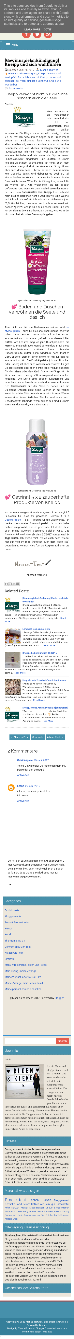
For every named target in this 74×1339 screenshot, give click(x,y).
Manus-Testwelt (49, 69)
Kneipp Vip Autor (14, 77)
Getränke (10, 1204)
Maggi (24, 1207)
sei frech (21, 80)
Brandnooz (11, 1211)
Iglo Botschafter (60, 1204)
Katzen (15, 1207)
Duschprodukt (13, 519)
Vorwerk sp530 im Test (18, 946)
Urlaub (49, 1207)
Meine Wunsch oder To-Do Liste (23, 976)
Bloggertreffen (61, 1207)
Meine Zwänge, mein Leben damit (24, 983)
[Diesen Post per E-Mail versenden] (6, 584)
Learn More (32, 29)
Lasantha (60, 1328)
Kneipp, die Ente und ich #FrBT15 (39, 653)
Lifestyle (30, 77)
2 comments (15, 88)
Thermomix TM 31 (15, 940)
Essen (46, 1200)
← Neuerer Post (20, 737)
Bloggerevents (13, 916)
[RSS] (48, 33)
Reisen (8, 928)
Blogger (59, 997)
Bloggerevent (61, 1200)
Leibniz (19, 1215)
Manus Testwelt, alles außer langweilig (46, 1321)
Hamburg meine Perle (30, 1211)
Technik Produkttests (17, 922)
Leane (20, 785)
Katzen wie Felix (14, 952)
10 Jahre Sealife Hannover (57, 1215)
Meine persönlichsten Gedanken (23, 989)
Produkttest (15, 1199)
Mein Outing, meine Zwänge (20, 970)
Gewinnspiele (25, 760)
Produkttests (12, 910)
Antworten (23, 775)
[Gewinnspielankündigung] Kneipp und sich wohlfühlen (33, 62)
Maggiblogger (36, 1207)
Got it (47, 29)
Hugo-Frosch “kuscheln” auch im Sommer (44, 680)
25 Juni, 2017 (41, 760)
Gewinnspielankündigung (22, 73)
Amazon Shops (12, 1219)
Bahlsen (48, 1211)
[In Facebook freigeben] (18, 584)
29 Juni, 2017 (32, 785)
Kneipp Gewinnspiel (49, 73)
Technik (34, 1200)
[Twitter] (37, 33)
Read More (49, 645)
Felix (7, 1207)
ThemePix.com (26, 1328)
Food (8, 934)
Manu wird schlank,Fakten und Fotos (26, 964)
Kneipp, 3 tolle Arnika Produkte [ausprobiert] (45, 707)
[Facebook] (26, 33)
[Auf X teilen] (14, 584)
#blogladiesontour (31, 1215)
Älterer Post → (55, 737)
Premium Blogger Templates (37, 1331)
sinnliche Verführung (38, 80)
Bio (42, 1215)
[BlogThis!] (10, 584)
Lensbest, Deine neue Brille (36, 629)
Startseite (37, 737)
